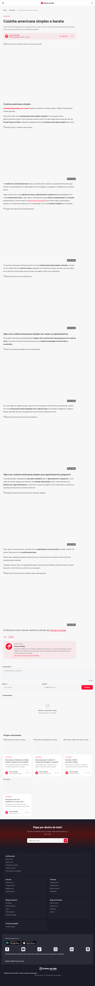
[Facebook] (7, 949)
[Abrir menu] (2, 2)
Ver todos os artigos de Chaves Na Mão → (27, 655)
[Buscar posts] (92, 2)
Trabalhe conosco (11, 868)
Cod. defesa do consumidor (13, 871)
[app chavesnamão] (12, 943)
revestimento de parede (36, 201)
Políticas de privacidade (53, 975)
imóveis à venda (58, 630)
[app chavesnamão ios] (29, 943)
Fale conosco (9, 862)
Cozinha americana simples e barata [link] (27, 10)
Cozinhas (12, 10)
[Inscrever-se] (65, 840)
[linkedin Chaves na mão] (72, 949)
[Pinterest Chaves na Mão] (88, 949)
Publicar (87, 687)
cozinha (11, 637)
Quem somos (9, 859)
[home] (47, 969)
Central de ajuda (10, 926)
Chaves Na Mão (19, 646)
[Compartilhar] (72, 36)
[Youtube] (23, 949)
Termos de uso (39, 975)
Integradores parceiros (12, 865)
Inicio (5, 10)
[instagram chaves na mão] (56, 949)
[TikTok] (39, 949)
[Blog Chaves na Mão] (47, 3)
